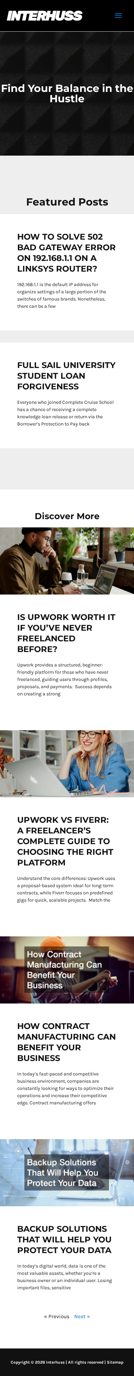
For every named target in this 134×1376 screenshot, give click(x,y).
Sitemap (115, 1362)
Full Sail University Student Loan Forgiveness (66, 375)
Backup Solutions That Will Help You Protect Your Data (64, 1239)
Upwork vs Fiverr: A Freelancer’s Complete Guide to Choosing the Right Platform (65, 841)
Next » (82, 1316)
